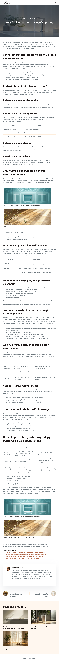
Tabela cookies (26, 666)
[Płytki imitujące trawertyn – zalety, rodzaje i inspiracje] (27, 222)
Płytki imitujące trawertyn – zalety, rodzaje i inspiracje (19, 226)
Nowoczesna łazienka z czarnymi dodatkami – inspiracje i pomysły (26, 554)
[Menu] (55, 2)
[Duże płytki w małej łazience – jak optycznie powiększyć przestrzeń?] (27, 201)
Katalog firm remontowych (45, 666)
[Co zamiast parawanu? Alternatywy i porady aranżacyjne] (15, 638)
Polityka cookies (15, 666)
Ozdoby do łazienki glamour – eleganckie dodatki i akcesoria (24, 556)
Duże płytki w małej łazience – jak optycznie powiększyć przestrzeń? (22, 205)
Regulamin (6, 666)
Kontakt (34, 666)
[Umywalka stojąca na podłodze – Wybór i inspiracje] (43, 617)
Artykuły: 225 (15, 581)
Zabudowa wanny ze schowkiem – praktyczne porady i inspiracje (25, 552)
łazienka (34, 18)
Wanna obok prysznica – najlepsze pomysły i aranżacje (22, 558)
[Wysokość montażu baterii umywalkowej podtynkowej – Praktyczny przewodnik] (15, 617)
